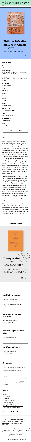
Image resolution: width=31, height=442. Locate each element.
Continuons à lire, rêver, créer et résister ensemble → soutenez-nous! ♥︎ (15, 2)
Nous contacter (8, 402)
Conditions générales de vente (13, 406)
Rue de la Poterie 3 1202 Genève (9, 352)
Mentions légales (8, 404)
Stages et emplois (9, 400)
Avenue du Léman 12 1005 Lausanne (10, 338)
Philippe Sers (6, 74)
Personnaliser (16, 435)
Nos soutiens (7, 396)
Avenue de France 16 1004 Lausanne (10, 321)
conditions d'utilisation (19, 382)
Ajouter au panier (15, 131)
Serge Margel (15, 74)
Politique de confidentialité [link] (17, 439)
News (5, 394)
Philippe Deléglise (20, 72)
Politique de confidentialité (12, 408)
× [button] (25, 3)
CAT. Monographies (8, 110)
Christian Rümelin (8, 72)
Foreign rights (7, 398)
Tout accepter (8, 430)
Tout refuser (24, 430)
